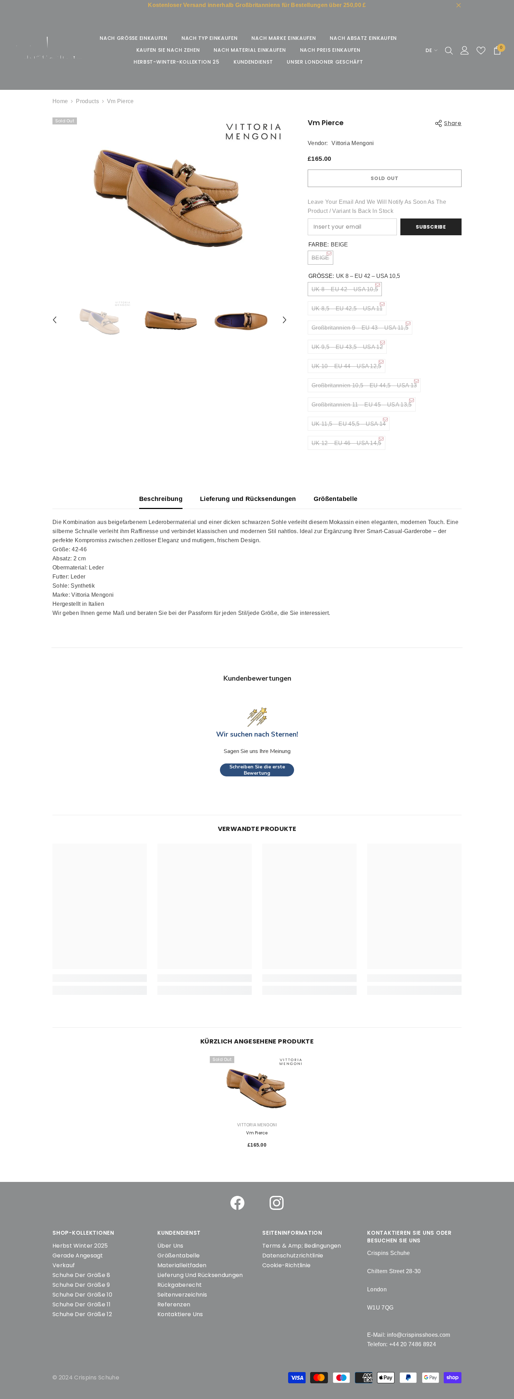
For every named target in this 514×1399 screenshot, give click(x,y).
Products (87, 101)
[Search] (449, 50)
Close (459, 5)
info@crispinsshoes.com (418, 1335)
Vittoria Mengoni (352, 143)
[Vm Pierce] (257, 1086)
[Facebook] (237, 1203)
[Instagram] (277, 1203)
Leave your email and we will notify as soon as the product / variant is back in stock (377, 206)
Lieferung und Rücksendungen (248, 498)
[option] (169, 191)
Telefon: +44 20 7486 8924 (401, 1344)
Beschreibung (161, 498)
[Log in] (465, 50)
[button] (54, 320)
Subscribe (431, 226)
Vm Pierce (256, 1133)
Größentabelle (336, 498)
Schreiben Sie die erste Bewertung (257, 769)
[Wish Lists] (481, 50)
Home (60, 101)
